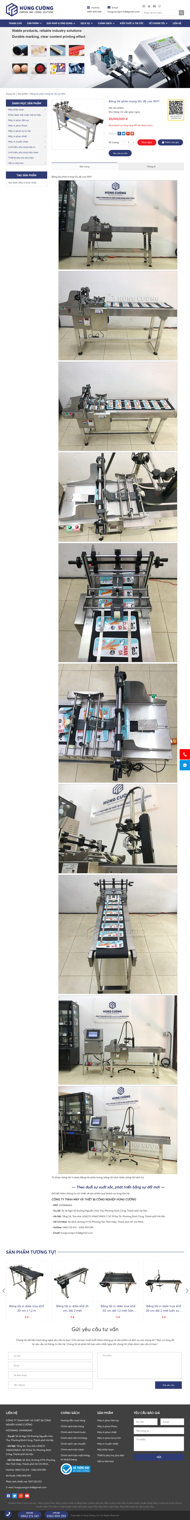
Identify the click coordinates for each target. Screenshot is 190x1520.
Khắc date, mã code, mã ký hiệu (24, 114)
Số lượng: (114, 142)
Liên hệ (177, 23)
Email (115, 7)
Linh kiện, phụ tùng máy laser (23, 152)
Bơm (15, 182)
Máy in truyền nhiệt (18, 141)
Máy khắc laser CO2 (88, 1506)
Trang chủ (15, 23)
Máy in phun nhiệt (17, 136)
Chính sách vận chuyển (73, 1443)
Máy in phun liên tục (18, 120)
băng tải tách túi (135, 1177)
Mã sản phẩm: (116, 107)
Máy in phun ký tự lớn (19, 131)
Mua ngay (147, 142)
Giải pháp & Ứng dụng (59, 23)
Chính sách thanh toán (73, 1432)
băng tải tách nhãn (114, 1177)
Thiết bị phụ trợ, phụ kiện (21, 157)
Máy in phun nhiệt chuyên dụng (137, 1503)
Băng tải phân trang (91, 1177)
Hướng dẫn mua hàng (73, 1420)
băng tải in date (70, 1177)
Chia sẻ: (112, 133)
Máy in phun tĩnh (112, 1503)
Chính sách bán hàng (72, 1426)
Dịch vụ (85, 23)
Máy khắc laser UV (129, 1506)
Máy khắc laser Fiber (109, 1506)
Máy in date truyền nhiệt (65, 1506)
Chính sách (105, 23)
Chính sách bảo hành (72, 1449)
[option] (26, 1290)
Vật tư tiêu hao (15, 163)
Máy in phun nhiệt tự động (69, 1503)
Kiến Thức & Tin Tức (132, 23)
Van (10, 182)
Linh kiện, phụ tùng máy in (21, 147)
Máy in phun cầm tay (93, 1503)
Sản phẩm (33, 23)
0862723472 (185, 765)
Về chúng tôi (157, 23)
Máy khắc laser (16, 109)
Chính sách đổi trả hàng (74, 1437)
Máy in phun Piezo (17, 125)
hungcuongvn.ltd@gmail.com (30, 1487)
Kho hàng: (114, 111)
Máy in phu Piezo (46, 1503)
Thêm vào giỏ (171, 142)
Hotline (95, 7)
